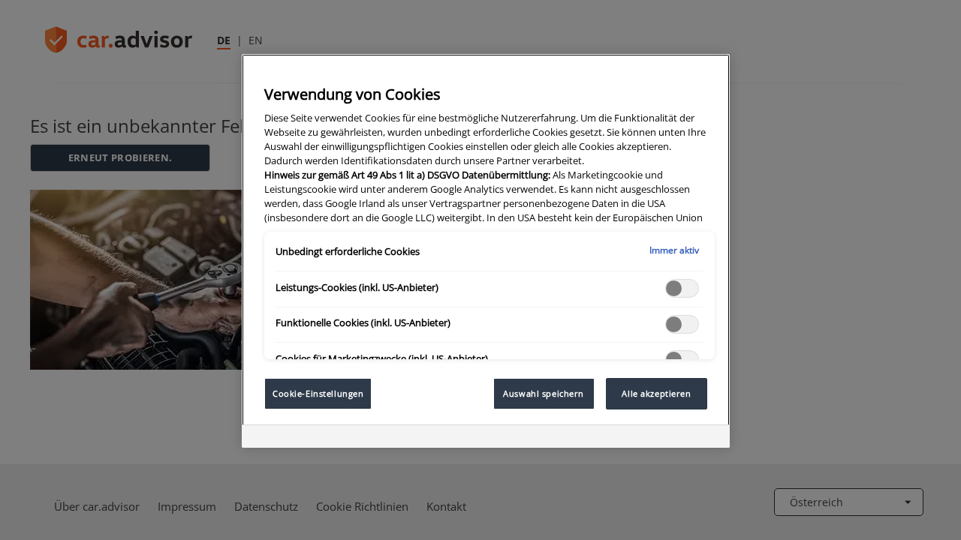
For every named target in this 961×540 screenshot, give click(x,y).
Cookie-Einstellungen (318, 393)
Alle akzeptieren (656, 393)
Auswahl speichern (543, 393)
